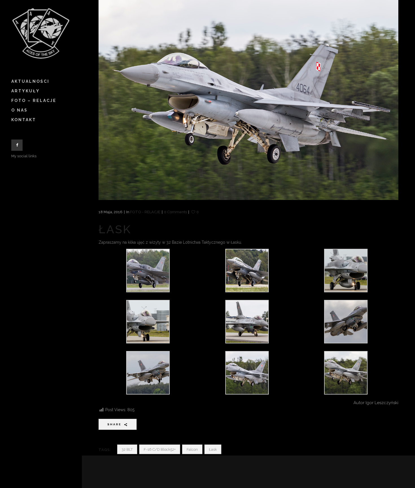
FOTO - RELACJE (145, 212)
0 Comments (175, 212)
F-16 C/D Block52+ (160, 449)
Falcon (192, 449)
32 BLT (127, 449)
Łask (213, 449)
